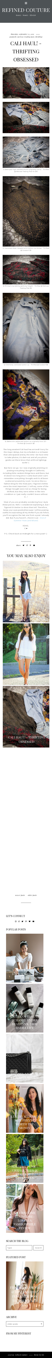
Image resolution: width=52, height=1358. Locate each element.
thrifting (38, 37)
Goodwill (13, 37)
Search (38, 1248)
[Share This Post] (27, 545)
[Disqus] (26, 785)
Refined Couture (26, 9)
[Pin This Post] (30, 545)
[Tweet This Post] (23, 545)
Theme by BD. (39, 1355)
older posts (32, 895)
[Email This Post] (34, 545)
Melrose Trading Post (25, 37)
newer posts (20, 895)
